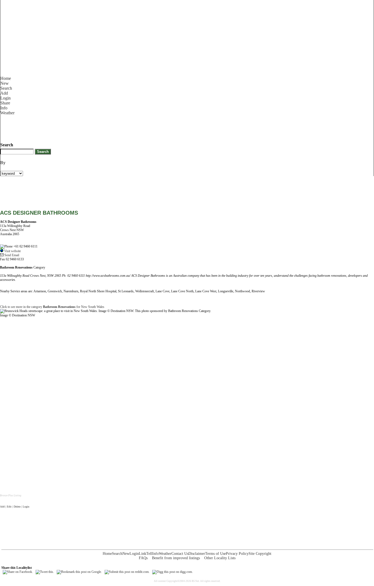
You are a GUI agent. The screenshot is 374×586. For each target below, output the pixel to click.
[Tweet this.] (44, 572)
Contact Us (179, 554)
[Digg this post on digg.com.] (172, 572)
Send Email (11, 255)
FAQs (143, 558)
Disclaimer (196, 554)
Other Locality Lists (219, 558)
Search (6, 88)
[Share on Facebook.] (17, 572)
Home (5, 78)
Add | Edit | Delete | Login (14, 506)
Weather (7, 112)
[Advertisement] (100, 127)
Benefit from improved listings (176, 558)
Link (142, 554)
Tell (149, 554)
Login (5, 98)
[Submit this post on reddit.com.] (127, 572)
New (4, 83)
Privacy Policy (237, 554)
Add (4, 93)
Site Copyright (260, 554)
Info (3, 108)
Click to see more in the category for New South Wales (52, 307)
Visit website (12, 251)
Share (5, 103)
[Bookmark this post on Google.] (79, 572)
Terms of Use (215, 554)
